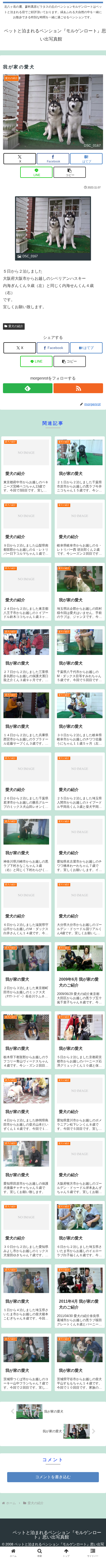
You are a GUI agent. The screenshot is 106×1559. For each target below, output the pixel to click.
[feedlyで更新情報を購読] (28, 388)
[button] (69, 172)
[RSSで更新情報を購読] (78, 388)
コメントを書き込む (53, 1477)
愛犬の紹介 (15, 326)
